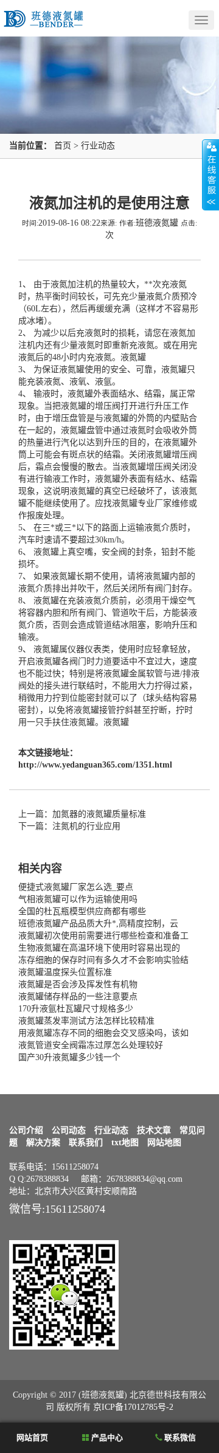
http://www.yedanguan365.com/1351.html (95, 764)
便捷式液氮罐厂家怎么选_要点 (75, 887)
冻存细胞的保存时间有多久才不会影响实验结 (103, 960)
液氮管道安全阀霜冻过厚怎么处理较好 (90, 1045)
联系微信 (179, 1437)
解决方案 (43, 1142)
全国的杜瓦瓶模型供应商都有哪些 (82, 911)
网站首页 (31, 1437)
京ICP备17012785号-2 (133, 1407)
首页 (62, 145)
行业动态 (98, 145)
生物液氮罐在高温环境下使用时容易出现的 (99, 947)
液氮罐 (133, 357)
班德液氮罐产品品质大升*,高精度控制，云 (98, 923)
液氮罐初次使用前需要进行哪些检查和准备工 (103, 935)
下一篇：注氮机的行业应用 (69, 826)
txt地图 (125, 1142)
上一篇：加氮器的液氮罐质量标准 (82, 814)
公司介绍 (26, 1130)
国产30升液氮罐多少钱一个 (69, 1057)
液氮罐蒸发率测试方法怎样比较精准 (86, 1020)
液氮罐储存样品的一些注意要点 (77, 996)
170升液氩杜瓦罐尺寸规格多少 (75, 1008)
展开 (210, 174)
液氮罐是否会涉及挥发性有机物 (77, 984)
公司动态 (69, 1130)
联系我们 (86, 1142)
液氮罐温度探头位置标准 (65, 972)
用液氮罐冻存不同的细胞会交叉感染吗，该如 (103, 1033)
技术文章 (154, 1130)
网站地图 (164, 1142)
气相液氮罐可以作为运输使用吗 (77, 899)
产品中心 (106, 1437)
